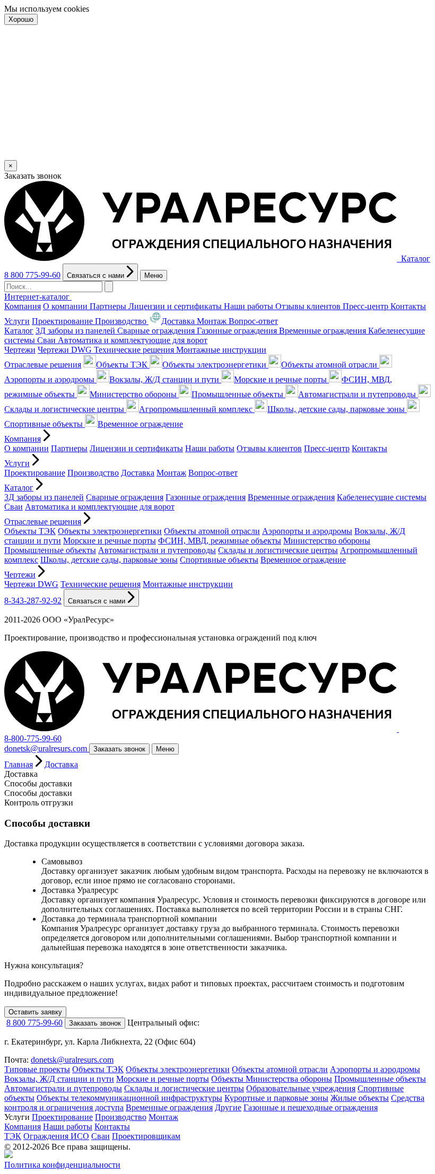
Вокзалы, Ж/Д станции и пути (165, 379)
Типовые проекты (37, 1069)
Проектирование (63, 321)
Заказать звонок (119, 749)
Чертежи (20, 349)
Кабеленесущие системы (382, 497)
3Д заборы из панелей (76, 330)
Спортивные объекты (219, 559)
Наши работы (249, 306)
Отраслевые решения (42, 364)
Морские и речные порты (281, 379)
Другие (228, 1107)
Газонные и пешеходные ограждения (310, 1107)
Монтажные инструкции (221, 349)
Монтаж (213, 321)
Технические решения (135, 349)
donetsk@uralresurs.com (72, 1059)
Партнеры (109, 306)
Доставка (179, 321)
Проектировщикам (146, 1136)
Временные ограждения (323, 330)
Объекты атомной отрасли (330, 364)
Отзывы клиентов (309, 306)
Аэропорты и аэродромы (307, 531)
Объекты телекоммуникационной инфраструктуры (129, 1097)
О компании (66, 306)
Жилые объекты (359, 1097)
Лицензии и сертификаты (176, 306)
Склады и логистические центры (278, 550)
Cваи (47, 340)
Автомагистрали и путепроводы (358, 394)
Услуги (17, 321)
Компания (22, 306)
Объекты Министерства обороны (271, 1078)
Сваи (100, 1136)
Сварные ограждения (157, 330)
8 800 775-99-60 (32, 274)
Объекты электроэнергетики (215, 364)
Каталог (18, 330)
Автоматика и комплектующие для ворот (132, 340)
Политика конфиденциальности (62, 1164)
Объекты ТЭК (123, 364)
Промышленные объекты (238, 394)
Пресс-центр (366, 306)
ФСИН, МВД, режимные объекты (219, 540)
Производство (122, 321)
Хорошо (20, 19)
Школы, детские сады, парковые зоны (337, 409)
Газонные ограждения (238, 330)
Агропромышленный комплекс (197, 409)
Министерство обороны (134, 394)
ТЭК (12, 1136)
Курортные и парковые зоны (276, 1097)
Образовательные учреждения (300, 1088)
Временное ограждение (140, 423)
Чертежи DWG (66, 349)
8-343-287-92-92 (33, 600)
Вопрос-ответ (253, 321)
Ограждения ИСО (56, 1136)
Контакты (408, 306)
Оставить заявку (35, 1012)
